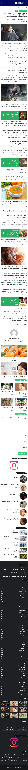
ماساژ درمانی (22, 675)
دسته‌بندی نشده (23, 633)
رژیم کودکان (22, 644)
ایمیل (25, 441)
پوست (24, 654)
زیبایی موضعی (22, 659)
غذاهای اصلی (22, 585)
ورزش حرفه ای (22, 680)
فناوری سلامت (22, 616)
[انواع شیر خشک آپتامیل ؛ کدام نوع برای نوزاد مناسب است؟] (23, 544)
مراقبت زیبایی (22, 661)
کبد (24, 618)
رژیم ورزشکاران (22, 650)
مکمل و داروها (22, 631)
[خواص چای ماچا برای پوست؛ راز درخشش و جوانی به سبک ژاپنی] (7, 402)
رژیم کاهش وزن (22, 642)
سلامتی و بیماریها (21, 692)
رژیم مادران (23, 648)
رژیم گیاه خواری (22, 646)
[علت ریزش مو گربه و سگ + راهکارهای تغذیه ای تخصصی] (23, 487)
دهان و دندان (22, 656)
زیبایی (25, 652)
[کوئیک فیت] (19, 3)
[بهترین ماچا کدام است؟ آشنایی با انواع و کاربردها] (21, 402)
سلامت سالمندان (22, 610)
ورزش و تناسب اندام (22, 665)
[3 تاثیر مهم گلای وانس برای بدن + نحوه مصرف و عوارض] (23, 532)
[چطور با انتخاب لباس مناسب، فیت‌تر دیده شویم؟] (23, 504)
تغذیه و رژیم (22, 690)
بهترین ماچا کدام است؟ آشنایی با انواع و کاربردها (21, 408)
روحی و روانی (22, 602)
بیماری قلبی (23, 593)
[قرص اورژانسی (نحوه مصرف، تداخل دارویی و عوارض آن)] (23, 550)
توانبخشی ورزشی (22, 669)
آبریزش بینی (4, 48)
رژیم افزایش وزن (22, 637)
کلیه (24, 621)
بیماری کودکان (22, 595)
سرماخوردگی (14, 43)
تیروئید (23, 597)
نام (26, 435)
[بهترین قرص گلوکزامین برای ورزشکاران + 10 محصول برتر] (23, 479)
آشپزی (25, 583)
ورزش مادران (22, 686)
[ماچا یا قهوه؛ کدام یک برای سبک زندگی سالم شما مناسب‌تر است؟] (23, 715)
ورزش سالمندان (22, 682)
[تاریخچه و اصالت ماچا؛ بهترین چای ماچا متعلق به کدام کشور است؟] (5, 715)
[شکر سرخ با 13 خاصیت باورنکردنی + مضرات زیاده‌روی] (23, 556)
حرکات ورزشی (22, 671)
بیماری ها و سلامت (20, 7)
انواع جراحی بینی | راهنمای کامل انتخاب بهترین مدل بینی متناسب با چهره (21, 393)
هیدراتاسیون (22, 203)
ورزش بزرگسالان (22, 678)
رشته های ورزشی (22, 673)
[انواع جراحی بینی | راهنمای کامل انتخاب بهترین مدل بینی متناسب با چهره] (21, 387)
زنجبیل (24, 273)
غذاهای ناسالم (22, 627)
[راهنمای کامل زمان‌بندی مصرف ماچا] (7, 386)
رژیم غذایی (24, 635)
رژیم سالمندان (22, 640)
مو (24, 663)
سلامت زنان (23, 608)
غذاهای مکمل (22, 587)
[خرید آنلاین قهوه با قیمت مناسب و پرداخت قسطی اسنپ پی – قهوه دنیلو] (23, 521)
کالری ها (23, 629)
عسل (25, 266)
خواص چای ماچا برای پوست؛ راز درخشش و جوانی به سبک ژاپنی (7, 408)
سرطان (23, 604)
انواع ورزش (23, 667)
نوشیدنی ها (23, 589)
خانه (25, 7)
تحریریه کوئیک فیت (22, 19)
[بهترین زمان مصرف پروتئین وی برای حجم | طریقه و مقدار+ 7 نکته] (23, 496)
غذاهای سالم (22, 625)
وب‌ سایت (25, 447)
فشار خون (23, 614)
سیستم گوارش (22, 612)
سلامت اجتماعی (22, 606)
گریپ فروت (16, 282)
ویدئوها (24, 688)
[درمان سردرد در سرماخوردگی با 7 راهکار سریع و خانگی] (23, 538)
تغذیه (16, 10)
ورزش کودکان (22, 684)
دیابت (24, 599)
